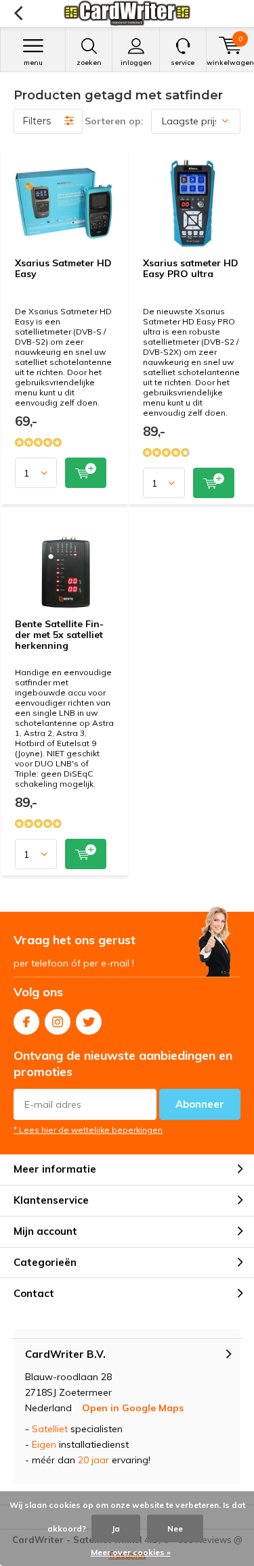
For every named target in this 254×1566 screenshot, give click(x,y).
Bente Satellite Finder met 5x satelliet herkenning (59, 634)
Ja (116, 1528)
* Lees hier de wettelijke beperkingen (88, 1130)
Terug (18, 13)
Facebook (26, 1022)
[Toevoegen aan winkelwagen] (85, 473)
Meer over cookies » (131, 1552)
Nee (175, 1528)
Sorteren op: (114, 121)
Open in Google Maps (133, 1408)
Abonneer (199, 1104)
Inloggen (136, 62)
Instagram (57, 1022)
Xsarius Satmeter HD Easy (63, 268)
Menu (33, 62)
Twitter (89, 1022)
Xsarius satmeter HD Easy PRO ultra (190, 268)
